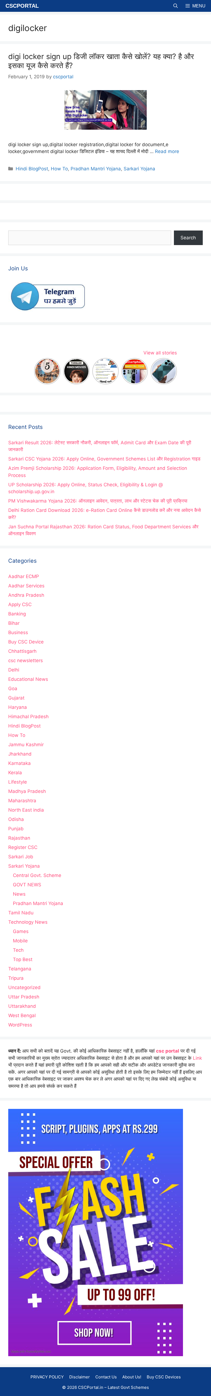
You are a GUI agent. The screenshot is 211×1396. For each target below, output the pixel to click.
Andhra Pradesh (26, 595)
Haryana (17, 707)
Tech (18, 950)
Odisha (16, 819)
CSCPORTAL (22, 6)
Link (197, 1058)
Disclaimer (79, 1377)
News (19, 894)
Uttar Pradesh (23, 997)
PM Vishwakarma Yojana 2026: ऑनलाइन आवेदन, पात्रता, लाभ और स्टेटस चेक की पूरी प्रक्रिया (97, 501)
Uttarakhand (22, 1006)
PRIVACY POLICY (47, 1377)
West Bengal (22, 1015)
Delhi (13, 670)
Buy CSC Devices (164, 1377)
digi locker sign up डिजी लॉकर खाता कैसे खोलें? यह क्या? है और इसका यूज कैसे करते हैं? (101, 61)
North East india (26, 810)
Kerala (15, 772)
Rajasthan (19, 838)
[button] (176, 6)
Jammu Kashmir (26, 744)
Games (21, 931)
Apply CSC (20, 604)
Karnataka (19, 763)
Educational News (28, 679)
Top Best (22, 959)
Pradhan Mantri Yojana (96, 168)
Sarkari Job (20, 856)
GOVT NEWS (27, 884)
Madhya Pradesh (27, 791)
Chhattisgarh (22, 651)
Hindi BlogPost (32, 168)
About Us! (131, 1377)
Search (188, 237)
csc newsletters (25, 660)
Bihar (14, 623)
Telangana (19, 969)
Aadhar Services (26, 586)
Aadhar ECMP (23, 576)
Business (18, 632)
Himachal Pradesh (28, 716)
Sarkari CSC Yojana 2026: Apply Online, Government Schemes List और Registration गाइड (104, 459)
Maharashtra (22, 800)
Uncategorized (24, 987)
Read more (167, 151)
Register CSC (22, 847)
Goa (12, 688)
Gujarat (16, 698)
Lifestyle (17, 782)
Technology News (28, 922)
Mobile (20, 940)
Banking (17, 614)
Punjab (16, 828)
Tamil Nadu (21, 912)
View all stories (160, 353)
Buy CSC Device (26, 642)
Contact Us (106, 1377)
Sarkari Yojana (139, 168)
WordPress (20, 1025)
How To (59, 168)
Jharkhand (20, 754)
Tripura (16, 978)
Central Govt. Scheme (37, 875)
